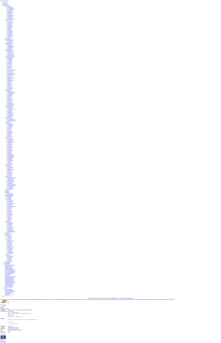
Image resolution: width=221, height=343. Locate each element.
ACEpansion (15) (11, 119)
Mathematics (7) (11, 169)
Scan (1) (10, 209)
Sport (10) (10, 159)
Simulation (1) (11, 158)
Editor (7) (10, 145)
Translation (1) (11, 252)
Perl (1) (9, 82)
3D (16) (9, 166)
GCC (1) (10, 71)
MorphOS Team (9, 289)
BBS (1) (10, 199)
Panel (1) (10, 13)
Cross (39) (10, 66)
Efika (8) (10, 109)
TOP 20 (5, 4)
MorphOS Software (9, 293)
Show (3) (10, 134)
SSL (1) (9, 213)
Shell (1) (10, 238)
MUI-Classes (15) (11, 55)
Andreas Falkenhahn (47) (10, 270)
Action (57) (10, 138)
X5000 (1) (10, 116)
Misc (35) (10, 147)
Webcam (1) (10, 105)
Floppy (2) (10, 96)
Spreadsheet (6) (11, 230)
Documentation (60, 299)
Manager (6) (10, 131)
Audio (9, 299)
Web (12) (10, 219)
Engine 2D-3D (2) (11, 69)
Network (127, 299)
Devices (53, 299)
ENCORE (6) (11, 45)
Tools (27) (10, 174)
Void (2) (10, 48)
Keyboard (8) (10, 99)
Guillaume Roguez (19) (10, 282)
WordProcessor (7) (11, 231)
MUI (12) (10, 81)
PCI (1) (9, 100)
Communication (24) (10, 39)
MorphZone (8, 292)
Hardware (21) (9, 176)
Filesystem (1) (11, 93)
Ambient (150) (9, 6)
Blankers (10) (10, 7)
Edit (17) (10, 258)
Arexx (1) (10, 236)
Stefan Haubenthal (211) (10, 265)
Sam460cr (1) (10, 186)
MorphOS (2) (10, 113)
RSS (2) (9, 208)
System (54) (8, 239)
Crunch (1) (10, 127)
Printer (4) (10, 101)
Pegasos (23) (10, 114)
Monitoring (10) (11, 247)
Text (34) (8, 254)
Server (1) (10, 212)
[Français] (6, 0)
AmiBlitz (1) (10, 58)
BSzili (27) (8, 275)
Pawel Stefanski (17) (10, 284)
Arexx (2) (10, 60)
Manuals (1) (10, 112)
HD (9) (9, 98)
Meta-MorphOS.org (9, 290)
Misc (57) (8, 192)
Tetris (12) (10, 161)
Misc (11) (10, 260)
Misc (106, 299)
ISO (97, 299)
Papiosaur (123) (9, 267)
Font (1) (9, 259)
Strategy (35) (10, 160)
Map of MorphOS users (10, 291)
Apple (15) (10, 107)
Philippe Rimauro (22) (10, 278)
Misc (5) (10, 78)
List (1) (9, 130)
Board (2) (10, 140)
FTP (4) (9, 205)
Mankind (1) (10, 47)
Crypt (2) (10, 128)
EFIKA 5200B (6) (11, 177)
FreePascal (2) (11, 70)
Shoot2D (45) (11, 155)
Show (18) (10, 171)
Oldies (138, 299)
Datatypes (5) (10, 51)
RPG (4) (10, 153)
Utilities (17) (10, 17)
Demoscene (30, 299)
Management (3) (11, 77)
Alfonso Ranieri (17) (10, 286)
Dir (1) (9, 129)
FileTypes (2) (10, 9)
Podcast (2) (10, 31)
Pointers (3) (10, 14)
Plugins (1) (10, 248)
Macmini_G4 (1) (11, 181)
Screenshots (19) (9, 234)
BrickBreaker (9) (11, 142)
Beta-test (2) (10, 193)
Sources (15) (10, 88)
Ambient (3, 299)
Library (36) (10, 54)
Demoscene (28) (9, 43)
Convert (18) (10, 167)
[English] (2, 0)
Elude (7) (10, 44)
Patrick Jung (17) (9, 285)
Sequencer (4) (11, 35)
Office (133, 299)
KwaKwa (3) (10, 42)
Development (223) (9, 57)
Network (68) (8, 198)
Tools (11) (10, 89)
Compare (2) (10, 255)
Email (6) (10, 201)
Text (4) (9, 162)
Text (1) (9, 135)
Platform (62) (10, 150)
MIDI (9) (10, 27)
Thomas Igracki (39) (10, 273)
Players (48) (10, 30)
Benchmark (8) (11, 240)
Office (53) (8, 221)
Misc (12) (10, 28)
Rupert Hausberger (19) (10, 281)
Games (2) (10, 111)
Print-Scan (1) (11, 228)
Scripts (150, 299)
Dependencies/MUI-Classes (13, 327)
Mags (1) (7, 191)
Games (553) (8, 137)
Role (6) (10, 152)
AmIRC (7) (10, 40)
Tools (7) (10, 36)
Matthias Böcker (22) (10, 277)
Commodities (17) (11, 8)
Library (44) (10, 75)
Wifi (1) (9, 220)
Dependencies (38, 299)
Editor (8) (10, 24)
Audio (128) (8, 20)
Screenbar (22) (11, 15)
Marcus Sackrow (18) (10, 283)
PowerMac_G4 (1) (11, 185)
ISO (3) (7, 190)
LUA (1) (10, 237)
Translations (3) (9, 261)
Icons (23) (10, 11)
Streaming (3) (10, 214)
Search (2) (10, 132)
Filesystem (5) (11, 204)
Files (74, 299)
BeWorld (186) (9, 266)
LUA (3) (10, 76)
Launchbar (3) (11, 12)
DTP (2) (10, 224)
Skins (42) (10, 16)
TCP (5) (9, 215)
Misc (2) (10, 246)
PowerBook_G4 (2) (12, 184)
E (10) (9, 68)
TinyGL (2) (10, 173)
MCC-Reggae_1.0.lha (4, 308)
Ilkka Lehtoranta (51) (10, 269)
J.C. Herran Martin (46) (10, 271)
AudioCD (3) (10, 21)
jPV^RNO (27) (9, 274)
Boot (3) (10, 242)
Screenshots (144, 299)
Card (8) (10, 143)
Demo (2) (10, 144)
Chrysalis (15, 299)
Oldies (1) (8, 232)
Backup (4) (10, 124)
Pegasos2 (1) (10, 183)
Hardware (92, 299)
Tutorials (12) (10, 115)
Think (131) (10, 163)
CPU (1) (10, 244)
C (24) (9, 65)
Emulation (68, 299)
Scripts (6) (10, 34)
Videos (172, 299)
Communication (22, 299)
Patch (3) (10, 148)
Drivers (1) (10, 23)
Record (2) (10, 32)
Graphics (85, 299)
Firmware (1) (10, 245)
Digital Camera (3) (11, 92)
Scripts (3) (8, 235)
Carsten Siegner (11, 311)
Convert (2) (10, 22)
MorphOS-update (113, 299)
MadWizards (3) (11, 46)
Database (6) (10, 223)
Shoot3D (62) (11, 157)
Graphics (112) (9, 165)
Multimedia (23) (9, 196)
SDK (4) (10, 85)
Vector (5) (10, 175)
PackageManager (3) (12, 206)
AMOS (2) (10, 59)
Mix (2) (9, 29)
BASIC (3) (10, 63)
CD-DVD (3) (10, 91)
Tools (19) (10, 136)
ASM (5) (10, 61)
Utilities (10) (10, 253)
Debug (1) (10, 67)
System (155, 299)
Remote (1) (10, 207)
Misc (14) (10, 121)
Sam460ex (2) (11, 188)
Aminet (7, 294)
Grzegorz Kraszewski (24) (11, 276)
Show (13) (10, 229)
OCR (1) (10, 225)
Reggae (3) (10, 250)
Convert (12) (10, 222)
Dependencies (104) (10, 50)
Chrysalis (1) (8, 38)
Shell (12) (10, 251)
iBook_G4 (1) (11, 178)
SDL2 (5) (10, 86)
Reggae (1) (10, 83)
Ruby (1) (10, 84)
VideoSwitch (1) (11, 104)
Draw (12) (10, 168)
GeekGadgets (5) (11, 73)
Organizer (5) (10, 227)
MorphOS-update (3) (10, 194)
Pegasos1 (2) (10, 182)
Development (46, 299)
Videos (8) (8, 262)
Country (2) (10, 243)
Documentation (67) (10, 106)
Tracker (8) (10, 37)
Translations (166, 299)
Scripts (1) (10, 197)
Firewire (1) (10, 94)
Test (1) (9, 216)
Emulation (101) (9, 117)
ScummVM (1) (11, 154)
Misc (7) (10, 170)
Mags (102, 299)
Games (79, 299)
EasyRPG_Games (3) (12, 120)
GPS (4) (10, 97)
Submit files (6, 3)
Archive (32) (10, 123)
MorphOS (114, 298)
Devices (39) (8, 90)
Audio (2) (10, 62)
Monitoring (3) (11, 80)
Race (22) (10, 151)
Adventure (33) (11, 139)
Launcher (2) (10, 146)
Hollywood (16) (11, 74)
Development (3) (11, 108)
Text (160, 299)
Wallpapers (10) (11, 19)
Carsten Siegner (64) (10, 268)
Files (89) (8, 122)
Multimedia (121, 299)
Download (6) (11, 200)
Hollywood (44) (11, 53)
